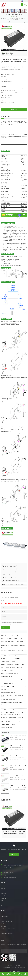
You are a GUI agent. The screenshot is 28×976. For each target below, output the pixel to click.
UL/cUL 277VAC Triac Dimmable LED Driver (11, 656)
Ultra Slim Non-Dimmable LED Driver (9, 673)
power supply (4, 926)
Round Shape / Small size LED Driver (9, 635)
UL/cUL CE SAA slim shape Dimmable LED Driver (12, 664)
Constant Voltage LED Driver (8, 662)
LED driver (3, 914)
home (13, 16)
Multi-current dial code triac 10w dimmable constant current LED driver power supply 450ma (18, 775)
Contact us (14, 854)
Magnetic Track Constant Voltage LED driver (11, 638)
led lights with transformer (10, 566)
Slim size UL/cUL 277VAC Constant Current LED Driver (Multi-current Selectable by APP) (12, 713)
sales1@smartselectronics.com (9, 877)
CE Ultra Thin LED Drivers (6, 670)
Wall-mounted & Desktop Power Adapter (11, 722)
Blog (2, 900)
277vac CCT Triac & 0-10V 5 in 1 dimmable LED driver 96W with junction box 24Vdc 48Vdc (14, 832)
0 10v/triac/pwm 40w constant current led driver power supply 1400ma (18, 765)
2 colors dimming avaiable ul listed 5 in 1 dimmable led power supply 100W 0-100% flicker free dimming (13, 602)
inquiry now (14, 109)
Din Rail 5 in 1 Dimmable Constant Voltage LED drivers (12, 696)
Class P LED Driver (17, 971)
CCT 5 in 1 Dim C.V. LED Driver (13, 19)
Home (2, 886)
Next (27, 821)
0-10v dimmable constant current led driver (10, 919)
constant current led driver (6, 921)
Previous (0, 821)
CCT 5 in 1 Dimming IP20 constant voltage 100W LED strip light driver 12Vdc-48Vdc (16, 584)
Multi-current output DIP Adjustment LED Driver (12, 653)
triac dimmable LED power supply (8, 928)
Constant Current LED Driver (8, 725)
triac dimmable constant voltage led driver (10, 924)
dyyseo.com (14, 969)
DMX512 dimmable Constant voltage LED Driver (12, 650)
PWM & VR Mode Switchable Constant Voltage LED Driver (12, 642)
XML (1, 905)
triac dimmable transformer (6, 933)
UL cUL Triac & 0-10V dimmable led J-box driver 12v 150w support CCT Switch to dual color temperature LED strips (16, 588)
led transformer (4, 936)
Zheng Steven (6, 875)
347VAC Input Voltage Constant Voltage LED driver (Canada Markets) (12, 718)
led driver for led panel (9, 577)
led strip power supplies (9, 572)
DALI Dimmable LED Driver (7, 683)
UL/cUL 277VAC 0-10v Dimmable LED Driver (11, 707)
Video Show (3, 893)
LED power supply (4, 916)
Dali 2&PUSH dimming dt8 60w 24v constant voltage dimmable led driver (18, 785)
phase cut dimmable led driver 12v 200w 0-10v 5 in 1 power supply (18, 735)
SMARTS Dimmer (5, 689)
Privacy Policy (4, 898)
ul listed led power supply (10, 569)
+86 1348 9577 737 (7, 867)
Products (2, 891)
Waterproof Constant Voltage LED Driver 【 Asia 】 (12, 680)
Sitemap (2, 903)
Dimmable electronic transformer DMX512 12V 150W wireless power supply (18, 755)
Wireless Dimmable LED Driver (8, 692)
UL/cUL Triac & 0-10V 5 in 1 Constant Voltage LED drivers (13, 18)
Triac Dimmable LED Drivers (7, 676)
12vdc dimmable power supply (10, 580)
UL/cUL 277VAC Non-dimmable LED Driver (11, 659)
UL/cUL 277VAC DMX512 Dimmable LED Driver (12, 710)
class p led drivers (8, 575)
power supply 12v (4, 931)
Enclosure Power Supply (6, 727)
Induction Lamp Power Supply (8, 700)
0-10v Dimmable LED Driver (7, 686)
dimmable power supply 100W (21, 135)
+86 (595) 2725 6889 (8, 870)
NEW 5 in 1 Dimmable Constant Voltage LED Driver (11, 703)
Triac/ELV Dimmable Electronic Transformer (11, 667)
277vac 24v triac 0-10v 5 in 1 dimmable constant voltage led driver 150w (18, 745)
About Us (3, 888)
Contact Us (3, 896)
